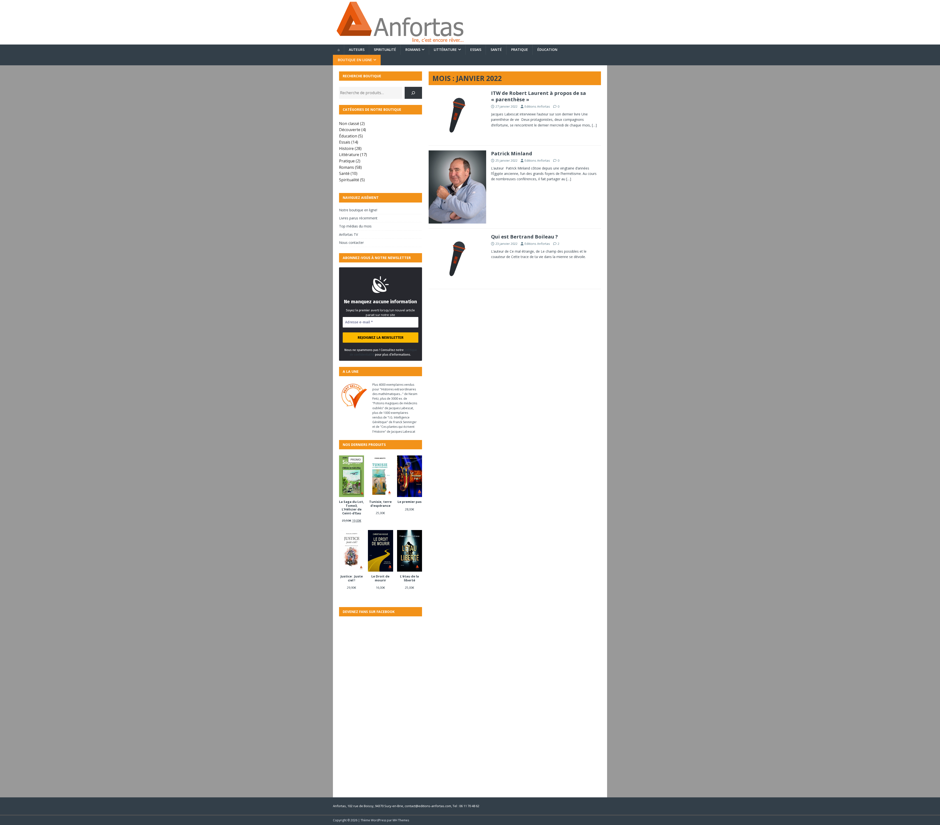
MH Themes (401, 820)
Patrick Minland (511, 153)
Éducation (547, 49)
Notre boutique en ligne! (358, 210)
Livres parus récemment (358, 218)
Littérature (445, 49)
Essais (475, 49)
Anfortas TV (348, 234)
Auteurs (356, 49)
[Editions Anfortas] (400, 41)
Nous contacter (351, 242)
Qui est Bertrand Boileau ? (524, 236)
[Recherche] (413, 93)
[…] (594, 125)
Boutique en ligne (355, 59)
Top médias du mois (355, 226)
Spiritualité (385, 49)
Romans (412, 49)
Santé (496, 49)
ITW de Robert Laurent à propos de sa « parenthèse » (538, 96)
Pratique (519, 49)
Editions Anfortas (537, 106)
